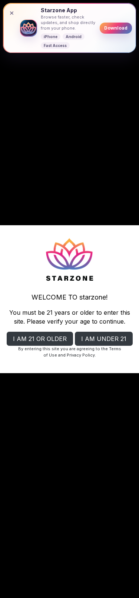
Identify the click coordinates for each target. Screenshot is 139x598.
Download (116, 28)
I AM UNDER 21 (103, 338)
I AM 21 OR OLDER (40, 338)
